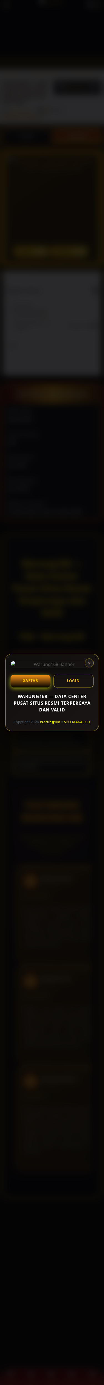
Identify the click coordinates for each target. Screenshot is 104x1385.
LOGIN (73, 680)
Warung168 (50, 721)
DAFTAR (30, 680)
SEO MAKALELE (77, 721)
